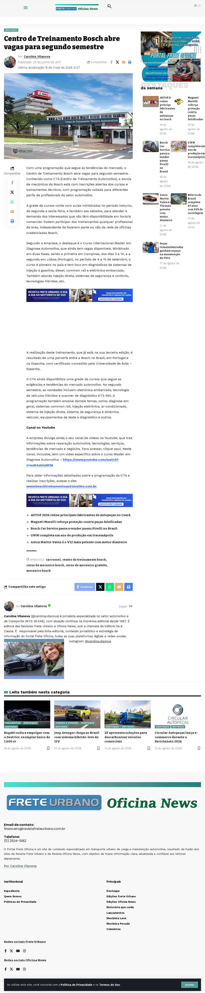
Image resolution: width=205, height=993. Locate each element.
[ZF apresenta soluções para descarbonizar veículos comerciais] (128, 714)
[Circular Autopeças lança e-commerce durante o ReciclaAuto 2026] (178, 714)
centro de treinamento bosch (84, 559)
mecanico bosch (38, 570)
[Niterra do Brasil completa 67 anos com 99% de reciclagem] (179, 198)
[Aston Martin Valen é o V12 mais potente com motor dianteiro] (151, 198)
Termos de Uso (109, 984)
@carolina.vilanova (98, 641)
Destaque (30, 723)
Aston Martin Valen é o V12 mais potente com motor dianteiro (79, 542)
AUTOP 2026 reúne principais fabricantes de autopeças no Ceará (80, 515)
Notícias (11, 30)
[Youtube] (18, 951)
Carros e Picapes (67, 723)
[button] (189, 985)
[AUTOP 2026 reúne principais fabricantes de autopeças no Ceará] (151, 101)
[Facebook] (5, 951)
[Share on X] (117, 62)
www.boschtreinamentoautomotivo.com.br (61, 486)
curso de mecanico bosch (45, 565)
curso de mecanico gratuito (86, 565)
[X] (11, 951)
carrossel (53, 559)
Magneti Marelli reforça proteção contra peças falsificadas (76, 522)
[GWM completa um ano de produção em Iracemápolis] (179, 146)
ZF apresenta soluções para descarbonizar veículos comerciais (126, 737)
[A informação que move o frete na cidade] (79, 500)
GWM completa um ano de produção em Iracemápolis (72, 535)
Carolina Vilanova (37, 56)
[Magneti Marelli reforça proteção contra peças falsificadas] (179, 101)
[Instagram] (24, 951)
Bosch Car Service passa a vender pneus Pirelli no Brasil (74, 528)
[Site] (131, 606)
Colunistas (12, 723)
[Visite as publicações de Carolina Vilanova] (9, 606)
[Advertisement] (83, 317)
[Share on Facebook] (111, 62)
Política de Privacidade (76, 984)
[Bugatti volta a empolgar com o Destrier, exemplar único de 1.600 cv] (27, 714)
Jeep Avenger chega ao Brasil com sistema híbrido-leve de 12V (76, 737)
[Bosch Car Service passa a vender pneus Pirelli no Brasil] (151, 146)
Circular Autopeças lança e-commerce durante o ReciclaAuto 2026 (176, 737)
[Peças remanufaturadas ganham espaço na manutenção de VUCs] (151, 247)
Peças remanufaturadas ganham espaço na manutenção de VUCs (171, 250)
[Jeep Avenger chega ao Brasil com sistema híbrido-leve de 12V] (77, 714)
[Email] (124, 62)
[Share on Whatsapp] (12, 202)
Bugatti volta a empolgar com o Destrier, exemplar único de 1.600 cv (27, 737)
